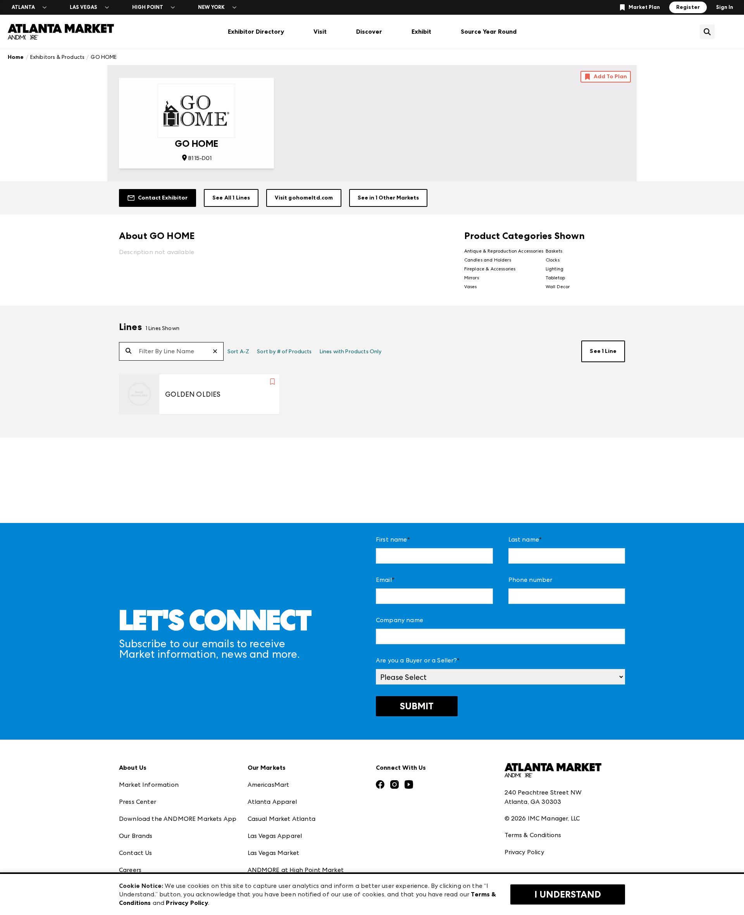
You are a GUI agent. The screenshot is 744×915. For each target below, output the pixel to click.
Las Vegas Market (274, 853)
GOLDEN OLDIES (192, 394)
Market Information (149, 784)
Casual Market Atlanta (281, 818)
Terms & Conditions (533, 835)
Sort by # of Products (284, 351)
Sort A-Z (238, 351)
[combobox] (171, 351)
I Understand (567, 894)
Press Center (137, 801)
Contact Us (135, 853)
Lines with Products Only (351, 351)
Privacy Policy (524, 852)
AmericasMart (268, 784)
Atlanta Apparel (272, 801)
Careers (130, 870)
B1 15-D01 (199, 158)
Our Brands (136, 835)
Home (16, 57)
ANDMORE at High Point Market (296, 870)
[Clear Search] (218, 351)
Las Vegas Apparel (275, 835)
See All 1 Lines (231, 197)
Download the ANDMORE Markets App (177, 818)
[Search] (128, 351)
